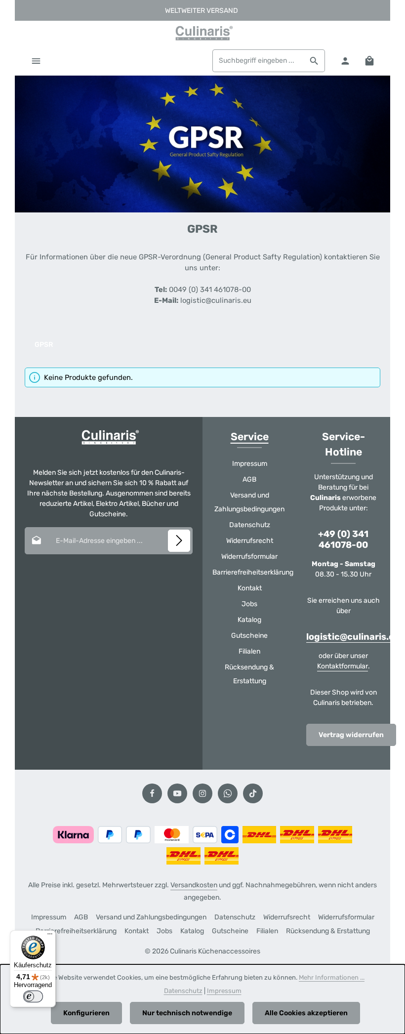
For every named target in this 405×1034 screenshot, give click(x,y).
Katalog (249, 620)
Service (250, 436)
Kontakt (250, 588)
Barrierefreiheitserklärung (252, 572)
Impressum (249, 463)
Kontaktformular (342, 666)
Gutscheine (249, 635)
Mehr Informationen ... (331, 977)
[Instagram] (202, 793)
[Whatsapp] (228, 793)
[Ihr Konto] (345, 60)
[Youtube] (177, 793)
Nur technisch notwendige (187, 1013)
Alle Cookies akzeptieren (306, 1013)
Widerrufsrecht (249, 541)
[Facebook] (152, 793)
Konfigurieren (86, 1013)
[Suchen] (314, 60)
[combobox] (258, 60)
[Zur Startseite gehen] (202, 33)
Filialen (249, 651)
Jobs (249, 604)
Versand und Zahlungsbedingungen (249, 502)
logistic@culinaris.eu (353, 637)
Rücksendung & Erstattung (249, 674)
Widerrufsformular (249, 556)
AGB (249, 479)
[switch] (33, 996)
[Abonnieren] (179, 541)
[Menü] (36, 60)
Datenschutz (249, 525)
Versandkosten (193, 885)
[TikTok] (253, 793)
